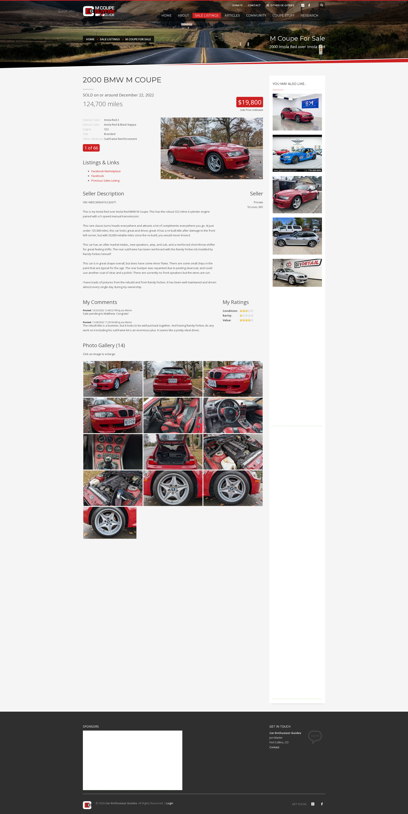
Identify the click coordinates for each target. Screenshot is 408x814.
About (183, 15)
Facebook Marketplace (106, 171)
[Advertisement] (297, 362)
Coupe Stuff (283, 15)
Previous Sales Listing (105, 180)
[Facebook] (309, 5)
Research (309, 15)
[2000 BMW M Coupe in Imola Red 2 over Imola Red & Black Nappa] (212, 148)
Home (167, 15)
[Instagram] (303, 5)
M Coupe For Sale (138, 39)
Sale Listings (206, 15)
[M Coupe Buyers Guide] (99, 11)
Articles (232, 15)
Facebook (97, 176)
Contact (274, 747)
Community (256, 15)
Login (169, 803)
